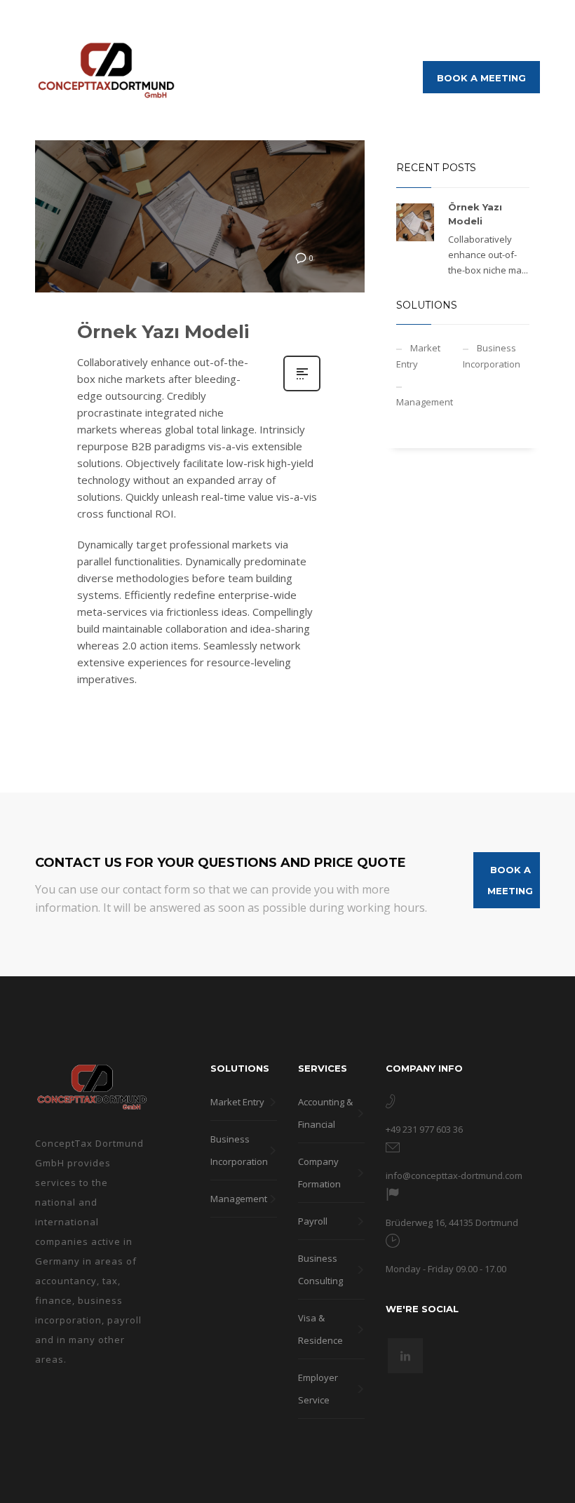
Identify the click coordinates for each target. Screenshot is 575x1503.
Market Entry (418, 356)
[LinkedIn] (529, 21)
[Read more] (302, 389)
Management (424, 402)
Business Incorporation (491, 356)
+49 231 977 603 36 (424, 1129)
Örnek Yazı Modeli (163, 332)
